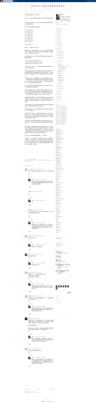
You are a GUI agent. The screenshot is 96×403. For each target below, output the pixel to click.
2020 (58, 41)
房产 (57, 171)
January (59, 88)
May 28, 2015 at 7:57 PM (38, 209)
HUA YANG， (58, 173)
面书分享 (29, 161)
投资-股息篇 (43, 160)
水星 (32, 179)
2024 (58, 33)
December (60, 51)
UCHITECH (58, 170)
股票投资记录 (58, 137)
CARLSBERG (58, 216)
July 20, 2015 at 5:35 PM (40, 284)
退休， (57, 232)
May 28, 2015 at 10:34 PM (39, 235)
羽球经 (57, 205)
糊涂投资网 (59, 252)
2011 (58, 96)
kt (28, 348)
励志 (57, 144)
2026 (58, 30)
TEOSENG (58, 213)
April (59, 83)
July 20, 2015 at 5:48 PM (40, 336)
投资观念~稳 (60, 77)
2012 (58, 94)
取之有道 (59, 260)
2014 (58, 90)
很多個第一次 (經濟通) (61, 261)
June (59, 62)
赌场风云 (57, 194)
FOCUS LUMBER (59, 198)
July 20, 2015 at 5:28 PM (40, 179)
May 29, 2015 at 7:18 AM (37, 296)
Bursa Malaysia (59, 246)
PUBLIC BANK (59, 168)
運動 (57, 179)
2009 (58, 98)
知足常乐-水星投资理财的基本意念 (48, 6)
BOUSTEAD (31, 160)
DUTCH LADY (58, 182)
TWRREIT (58, 203)
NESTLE (57, 211)
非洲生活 (57, 165)
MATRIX (57, 184)
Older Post (52, 389)
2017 (58, 46)
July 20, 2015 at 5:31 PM (40, 222)
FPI (56, 219)
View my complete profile (62, 24)
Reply (29, 174)
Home (39, 389)
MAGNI (57, 174)
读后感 (57, 141)
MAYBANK (58, 200)
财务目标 (57, 149)
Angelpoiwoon (31, 235)
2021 (58, 39)
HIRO (57, 221)
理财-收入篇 (58, 142)
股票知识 (57, 152)
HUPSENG (58, 187)
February (60, 86)
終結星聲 (57, 162)
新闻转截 (57, 158)
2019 (58, 42)
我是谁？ (30, 296)
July (59, 61)
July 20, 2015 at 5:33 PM (40, 263)
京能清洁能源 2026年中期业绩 (62, 253)
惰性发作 (60, 73)
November (60, 53)
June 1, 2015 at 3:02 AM (35, 318)
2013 (58, 92)
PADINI (39, 160)
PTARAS (57, 163)
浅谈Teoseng (60, 71)
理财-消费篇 (58, 147)
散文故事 (57, 153)
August (59, 59)
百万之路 (57, 160)
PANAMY (58, 176)
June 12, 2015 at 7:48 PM (34, 348)
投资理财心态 (48, 160)
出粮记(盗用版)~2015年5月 (63, 66)
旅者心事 (59, 256)
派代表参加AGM (61, 69)
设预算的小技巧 (61, 79)
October (60, 55)
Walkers (29, 272)
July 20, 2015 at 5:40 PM (40, 306)
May (59, 64)
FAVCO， (35, 160)
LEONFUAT (58, 222)
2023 (58, 35)
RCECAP (57, 224)
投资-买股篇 (58, 155)
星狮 (57, 189)
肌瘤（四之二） (60, 257)
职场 (57, 157)
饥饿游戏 (60, 75)
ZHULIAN (58, 166)
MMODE (57, 210)
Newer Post (27, 389)
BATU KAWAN (58, 190)
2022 (58, 37)
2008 (58, 100)
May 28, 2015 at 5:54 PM (38, 169)
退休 (57, 145)
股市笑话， (58, 192)
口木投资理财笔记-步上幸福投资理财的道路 (63, 265)
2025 (58, 31)
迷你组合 (57, 195)
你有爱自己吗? (60, 273)
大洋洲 (57, 150)
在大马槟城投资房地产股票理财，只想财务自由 (63, 271)
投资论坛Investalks (59, 244)
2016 (58, 48)
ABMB (57, 226)
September (60, 57)
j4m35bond (30, 169)
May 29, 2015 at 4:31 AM (37, 272)
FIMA (57, 218)
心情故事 (57, 131)
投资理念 (57, 134)
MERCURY (58, 230)
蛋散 (29, 318)
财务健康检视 (60, 80)
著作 (57, 178)
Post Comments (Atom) (34, 392)
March (59, 85)
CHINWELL (58, 227)
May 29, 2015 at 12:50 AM (36, 254)
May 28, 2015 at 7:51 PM (36, 191)
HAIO (57, 208)
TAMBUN (58, 186)
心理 (57, 136)
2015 (58, 50)
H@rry (29, 254)
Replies (31, 177)
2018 (58, 44)
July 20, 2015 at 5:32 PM (40, 244)
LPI (56, 181)
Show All (70, 275)
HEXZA (57, 229)
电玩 (57, 214)
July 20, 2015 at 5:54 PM (40, 357)
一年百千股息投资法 (62, 68)
